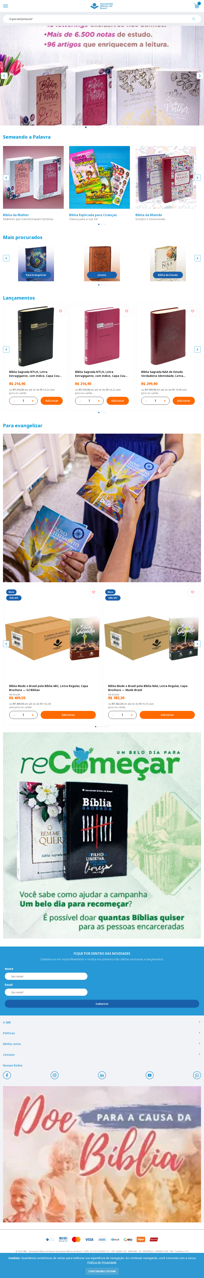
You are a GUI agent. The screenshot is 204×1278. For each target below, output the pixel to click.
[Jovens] (102, 263)
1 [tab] (74, 127)
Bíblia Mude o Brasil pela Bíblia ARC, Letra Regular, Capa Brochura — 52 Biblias (48, 688)
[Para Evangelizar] (36, 263)
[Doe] (102, 1154)
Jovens (102, 275)
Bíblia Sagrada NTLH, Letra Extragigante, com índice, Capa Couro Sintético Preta (35, 374)
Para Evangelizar (36, 275)
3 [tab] (86, 127)
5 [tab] (98, 127)
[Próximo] (200, 76)
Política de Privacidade (101, 1262)
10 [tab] (128, 127)
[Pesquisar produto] (195, 20)
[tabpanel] (102, 75)
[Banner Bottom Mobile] (102, 835)
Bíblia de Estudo (168, 275)
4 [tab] (92, 127)
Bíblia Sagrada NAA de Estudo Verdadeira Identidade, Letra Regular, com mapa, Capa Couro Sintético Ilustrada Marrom (163, 374)
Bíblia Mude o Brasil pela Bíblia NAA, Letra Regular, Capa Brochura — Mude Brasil (147, 688)
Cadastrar (102, 1004)
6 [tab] (104, 127)
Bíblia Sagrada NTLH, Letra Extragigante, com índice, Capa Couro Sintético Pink (101, 374)
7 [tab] (110, 127)
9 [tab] (122, 127)
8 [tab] (116, 127)
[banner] (102, 508)
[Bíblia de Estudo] (168, 263)
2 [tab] (80, 127)
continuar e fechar (102, 1271)
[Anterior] (4, 76)
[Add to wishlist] (60, 311)
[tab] (98, 224)
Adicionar (51, 401)
